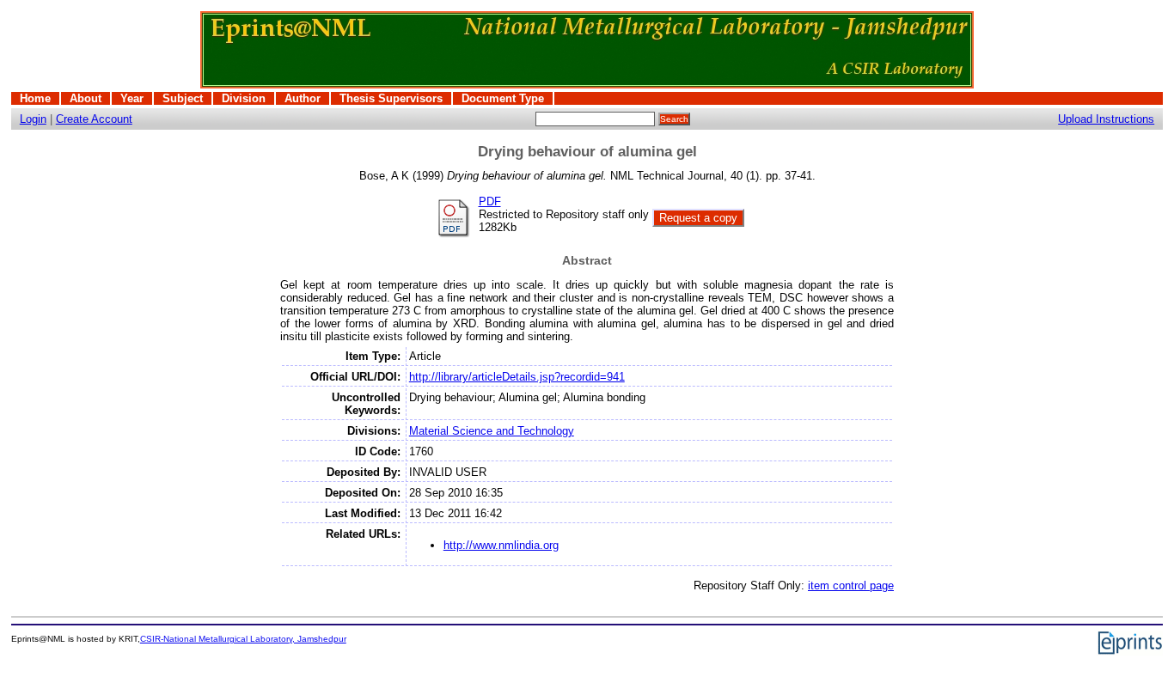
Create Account (94, 119)
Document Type (503, 98)
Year (132, 98)
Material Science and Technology (491, 430)
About (85, 98)
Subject (182, 98)
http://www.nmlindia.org (501, 545)
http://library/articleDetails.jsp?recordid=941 (517, 376)
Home (35, 98)
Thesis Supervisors (391, 98)
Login (33, 119)
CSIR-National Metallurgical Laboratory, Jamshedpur (243, 638)
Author (302, 98)
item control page (851, 585)
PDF (490, 201)
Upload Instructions (1106, 119)
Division (244, 98)
